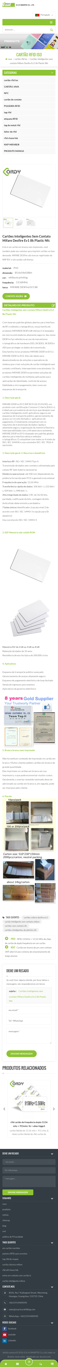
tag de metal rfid (12, 125)
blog (4, 1226)
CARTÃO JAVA (11, 86)
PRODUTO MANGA (14, 151)
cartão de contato (13, 99)
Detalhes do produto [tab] (19, 305)
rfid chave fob (11, 138)
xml (4, 1231)
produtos (6, 1209)
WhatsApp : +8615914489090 (23, 1316)
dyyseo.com (45, 1356)
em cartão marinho (11, 1248)
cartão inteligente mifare (13, 1281)
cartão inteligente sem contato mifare (22, 921)
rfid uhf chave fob (10, 1270)
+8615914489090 (18, 1302)
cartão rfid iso (11, 80)
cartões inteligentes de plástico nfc (21, 930)
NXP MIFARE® (11, 144)
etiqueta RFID (11, 118)
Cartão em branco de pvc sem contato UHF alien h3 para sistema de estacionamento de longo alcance (28, 951)
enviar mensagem (22, 1053)
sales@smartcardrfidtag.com (22, 1309)
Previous (4, 1108)
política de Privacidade (12, 1236)
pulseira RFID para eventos (14, 1253)
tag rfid (7, 112)
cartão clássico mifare (12, 1264)
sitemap (6, 1220)
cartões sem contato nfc (16, 926)
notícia (5, 1215)
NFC (6, 93)
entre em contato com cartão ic (16, 1275)
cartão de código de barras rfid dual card (29, 1124)
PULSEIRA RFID (12, 106)
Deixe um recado (29, 1361)
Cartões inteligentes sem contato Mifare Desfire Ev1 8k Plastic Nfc (27, 996)
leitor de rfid (10, 131)
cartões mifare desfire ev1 (36, 917)
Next (54, 1108)
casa (10, 59)
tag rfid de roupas (10, 1259)
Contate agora (14, 296)
